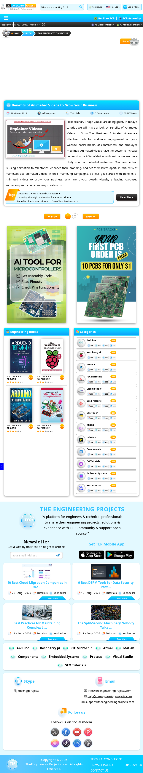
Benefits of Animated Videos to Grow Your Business (55, 105)
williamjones (48, 113)
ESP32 (17, 24)
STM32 (25, 24)
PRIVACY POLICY (101, 764)
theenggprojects (28, 690)
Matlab (91, 425)
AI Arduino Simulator (131, 24)
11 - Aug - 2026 (21, 633)
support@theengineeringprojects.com (109, 702)
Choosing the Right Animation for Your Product (43, 197)
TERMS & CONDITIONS (106, 759)
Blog (28, 33)
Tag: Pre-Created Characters (53, 33)
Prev (54, 216)
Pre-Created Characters (45, 193)
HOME (17, 33)
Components (94, 449)
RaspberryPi (7, 24)
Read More (126, 197)
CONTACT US (99, 770)
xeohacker (60, 593)
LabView (91, 437)
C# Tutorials (93, 461)
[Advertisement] (71, 73)
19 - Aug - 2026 (90, 593)
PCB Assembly (132, 18)
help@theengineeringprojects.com (110, 696)
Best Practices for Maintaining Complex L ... (37, 625)
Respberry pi (50, 648)
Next (89, 216)
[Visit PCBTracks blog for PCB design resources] (106, 322)
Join (137, 7)
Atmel (108, 648)
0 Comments (102, 113)
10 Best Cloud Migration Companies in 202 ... (37, 584)
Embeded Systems (97, 473)
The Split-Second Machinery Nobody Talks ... (106, 625)
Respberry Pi (94, 352)
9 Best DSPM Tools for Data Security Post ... (106, 584)
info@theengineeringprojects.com (109, 690)
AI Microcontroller (104, 24)
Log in (130, 7)
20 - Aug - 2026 (21, 593)
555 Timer (92, 412)
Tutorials (75, 113)
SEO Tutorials (94, 485)
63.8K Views (130, 113)
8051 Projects (94, 400)
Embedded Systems (64, 656)
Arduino (34, 24)
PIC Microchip (94, 376)
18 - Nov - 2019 (19, 113)
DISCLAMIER (133, 764)
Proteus (91, 364)
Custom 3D (24, 193)
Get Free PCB (106, 18)
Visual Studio (94, 388)
